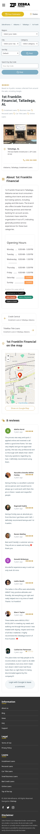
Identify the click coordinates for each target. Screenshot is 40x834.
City (3, 40)
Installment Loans (8, 761)
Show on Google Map (20, 408)
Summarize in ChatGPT (15, 293)
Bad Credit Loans (8, 781)
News (4, 718)
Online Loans (6, 786)
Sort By (4, 49)
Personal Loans (7, 766)
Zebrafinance (6, 25)
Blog (3, 713)
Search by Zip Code (9, 62)
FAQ (3, 723)
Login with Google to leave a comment (20, 684)
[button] (4, 5)
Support (5, 728)
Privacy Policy (7, 748)
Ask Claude (11, 297)
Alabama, (7, 167)
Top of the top (7, 791)
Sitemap (13, 801)
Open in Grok (12, 301)
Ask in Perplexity (25, 297)
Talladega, (15, 167)
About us (5, 708)
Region (4, 30)
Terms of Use (6, 743)
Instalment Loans (25, 167)
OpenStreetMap (23, 403)
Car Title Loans (7, 771)
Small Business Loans (10, 776)
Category (24, 40)
